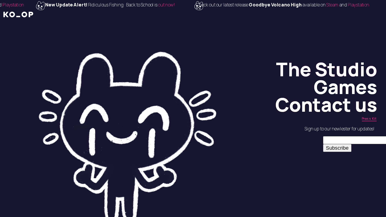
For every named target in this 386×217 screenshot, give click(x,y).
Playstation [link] (349, 5)
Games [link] (345, 87)
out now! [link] (157, 5)
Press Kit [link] (369, 118)
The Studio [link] (326, 69)
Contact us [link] (326, 104)
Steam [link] (323, 5)
